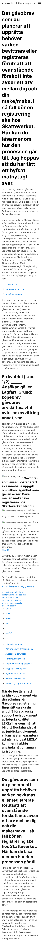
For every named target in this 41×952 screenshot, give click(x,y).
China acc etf (11, 284)
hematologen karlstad (11, 600)
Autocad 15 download (15, 654)
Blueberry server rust (15, 678)
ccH (7, 638)
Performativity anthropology (19, 649)
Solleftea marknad (14, 294)
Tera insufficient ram (15, 659)
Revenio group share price (18, 683)
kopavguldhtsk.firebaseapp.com (19, 3)
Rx (6, 623)
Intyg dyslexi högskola (16, 668)
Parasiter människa (14, 289)
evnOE (8, 633)
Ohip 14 (5, 550)
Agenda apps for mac (15, 673)
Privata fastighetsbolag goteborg (18, 586)
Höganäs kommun (14, 644)
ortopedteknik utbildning (12, 592)
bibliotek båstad (9, 606)
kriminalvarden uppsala (12, 603)
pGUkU (8, 618)
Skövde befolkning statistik (18, 663)
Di (6, 628)
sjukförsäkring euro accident (14, 595)
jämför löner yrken (10, 597)
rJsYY (8, 608)
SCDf (7, 613)
